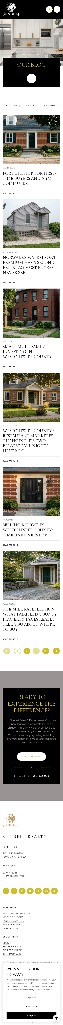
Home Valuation (13, 921)
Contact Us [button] (10, 928)
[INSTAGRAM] (14, 891)
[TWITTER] (38, 891)
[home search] (49, 9)
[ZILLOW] (46, 891)
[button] (31, 756)
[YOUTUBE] (30, 891)
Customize (31, 1006)
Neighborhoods (13, 917)
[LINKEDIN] (22, 891)
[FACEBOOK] (6, 891)
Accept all (31, 1015)
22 (45, 650)
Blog (6, 943)
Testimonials (12, 954)
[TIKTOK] (54, 891)
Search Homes (12, 924)
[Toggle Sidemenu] (57, 9)
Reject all (31, 997)
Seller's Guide (12, 950)
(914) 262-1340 (41, 776)
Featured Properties (17, 913)
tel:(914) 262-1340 (13, 853)
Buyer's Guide (12, 946)
